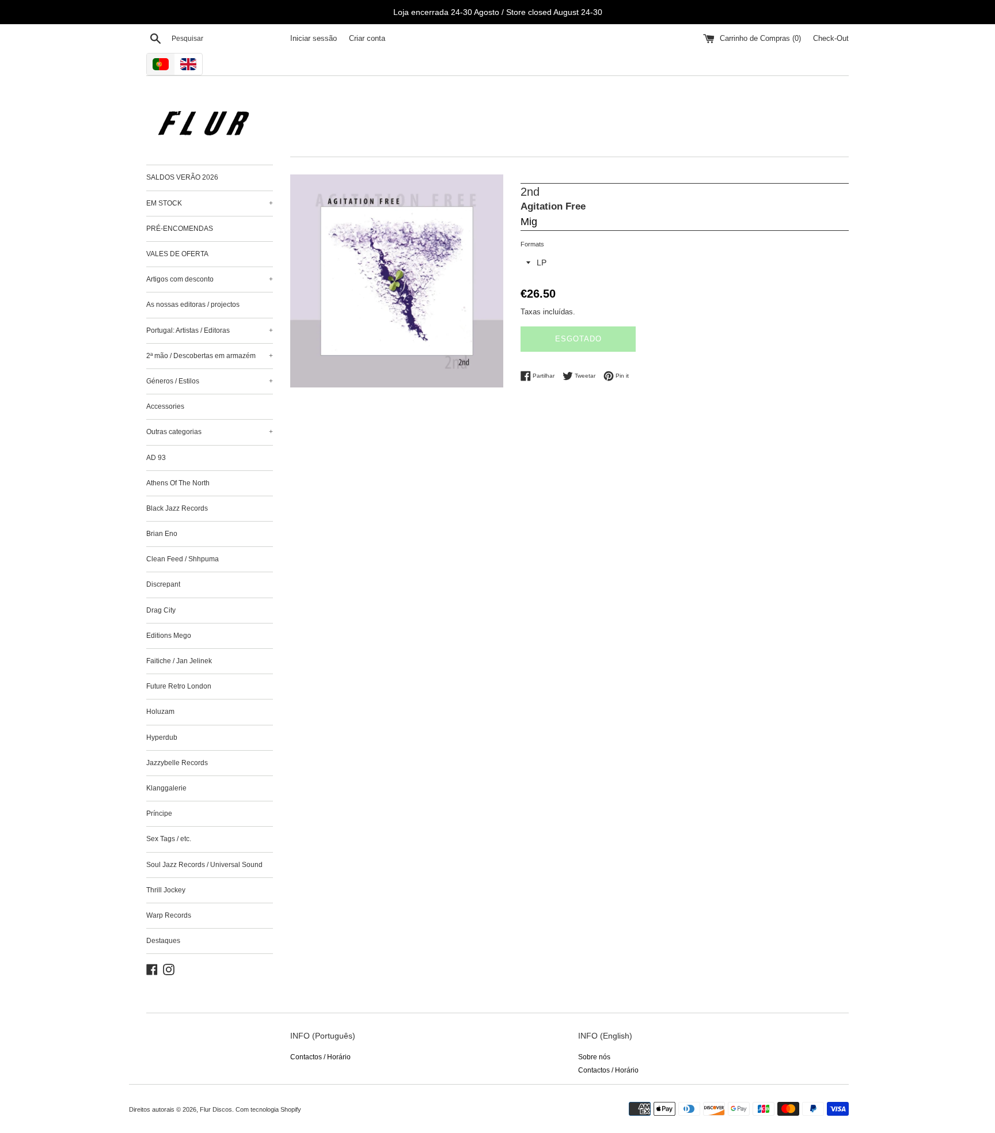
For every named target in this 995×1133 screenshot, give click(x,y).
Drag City (161, 610)
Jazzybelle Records (177, 763)
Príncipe (159, 813)
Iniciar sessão (313, 39)
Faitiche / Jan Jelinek (179, 661)
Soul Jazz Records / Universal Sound (204, 865)
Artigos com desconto (209, 279)
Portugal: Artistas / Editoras (209, 330)
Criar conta (367, 39)
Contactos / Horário (320, 1057)
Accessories (165, 406)
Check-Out (831, 39)
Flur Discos (216, 1109)
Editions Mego (168, 636)
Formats (532, 244)
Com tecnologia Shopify (268, 1109)
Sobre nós (594, 1057)
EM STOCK (209, 203)
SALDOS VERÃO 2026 (182, 177)
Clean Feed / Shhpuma (182, 559)
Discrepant (163, 584)
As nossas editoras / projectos (193, 305)
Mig (529, 221)
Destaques (163, 941)
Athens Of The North (178, 483)
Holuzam (160, 712)
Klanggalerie (166, 788)
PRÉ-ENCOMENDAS (179, 229)
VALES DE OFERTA (177, 254)
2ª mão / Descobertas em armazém (209, 356)
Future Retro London (178, 686)
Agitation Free (553, 206)
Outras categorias (209, 432)
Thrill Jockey (165, 890)
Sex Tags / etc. (168, 839)
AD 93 (156, 458)
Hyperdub (161, 737)
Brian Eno (161, 534)
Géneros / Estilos (209, 381)
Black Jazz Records (177, 508)
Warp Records (168, 915)
